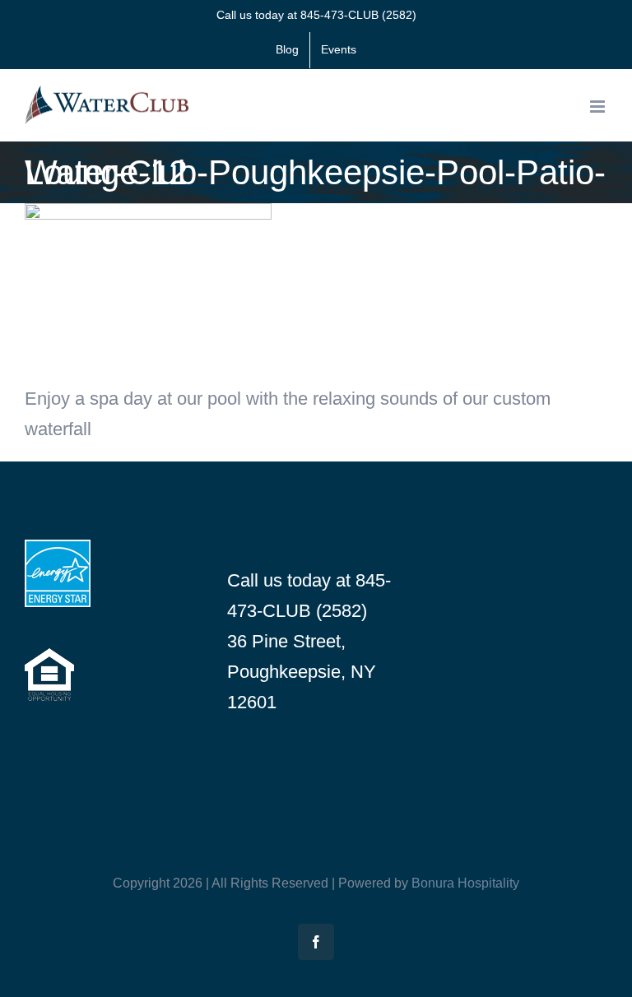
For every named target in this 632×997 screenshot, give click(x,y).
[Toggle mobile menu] (598, 106)
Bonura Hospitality (465, 883)
